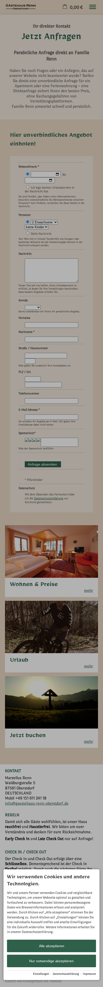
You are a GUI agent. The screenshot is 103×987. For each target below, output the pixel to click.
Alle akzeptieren (51, 946)
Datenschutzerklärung (66, 973)
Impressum (89, 973)
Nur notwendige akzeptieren (51, 961)
